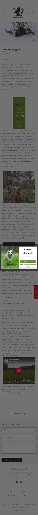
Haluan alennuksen (28, 261)
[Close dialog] (36, 248)
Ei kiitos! (28, 266)
